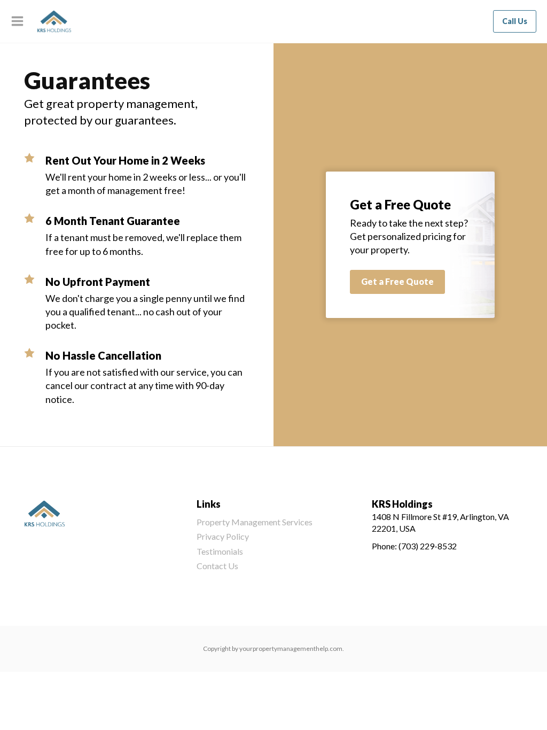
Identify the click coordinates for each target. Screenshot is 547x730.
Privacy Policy (223, 536)
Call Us (514, 21)
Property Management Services (254, 522)
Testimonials (220, 551)
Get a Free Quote (397, 281)
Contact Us (217, 566)
